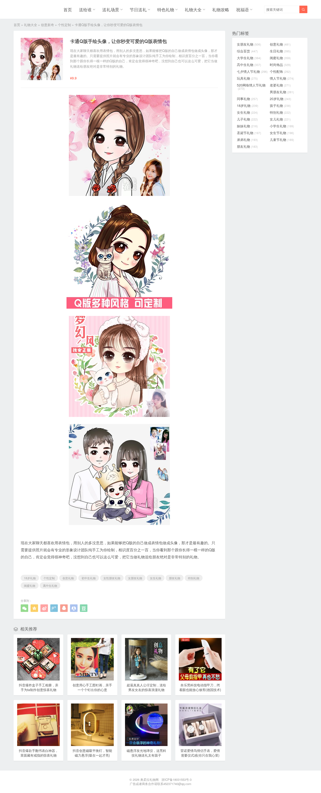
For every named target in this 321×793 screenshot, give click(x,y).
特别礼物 (193, 578)
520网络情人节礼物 (251, 86)
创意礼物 (68, 578)
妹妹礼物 (247, 126)
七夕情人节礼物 (252, 71)
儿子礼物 (247, 119)
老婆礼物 (280, 85)
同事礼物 (247, 98)
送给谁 (85, 9)
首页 (67, 9)
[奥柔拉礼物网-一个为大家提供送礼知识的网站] (26, 9)
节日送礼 (138, 9)
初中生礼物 (89, 578)
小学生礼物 (282, 126)
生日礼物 (280, 51)
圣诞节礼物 (249, 132)
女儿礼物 (280, 119)
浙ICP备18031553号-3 (176, 779)
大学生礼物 (249, 57)
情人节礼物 (282, 78)
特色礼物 (165, 9)
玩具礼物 (247, 78)
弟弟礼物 (247, 139)
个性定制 (64, 24)
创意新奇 (47, 24)
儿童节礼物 (282, 139)
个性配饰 (280, 71)
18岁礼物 (30, 578)
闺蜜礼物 (29, 585)
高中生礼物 (50, 585)
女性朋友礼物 (111, 578)
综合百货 (247, 51)
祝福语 (242, 9)
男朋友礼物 (282, 91)
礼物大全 (193, 9)
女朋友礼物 (135, 578)
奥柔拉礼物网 (149, 779)
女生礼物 (155, 578)
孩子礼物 (280, 105)
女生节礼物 (282, 132)
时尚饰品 (280, 64)
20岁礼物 (280, 98)
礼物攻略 (220, 9)
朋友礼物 (174, 578)
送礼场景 (110, 9)
